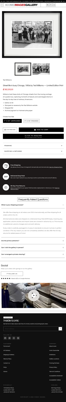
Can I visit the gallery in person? (12, 247)
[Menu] (2, 4)
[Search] (47, 4)
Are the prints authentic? (10, 241)
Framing (8, 145)
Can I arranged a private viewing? (13, 254)
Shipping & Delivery (8, 354)
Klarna (5, 371)
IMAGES (42, 397)
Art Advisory (6, 350)
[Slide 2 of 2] (41, 69)
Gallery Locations (54, 359)
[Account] (51, 4)
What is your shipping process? (12, 205)
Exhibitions (52, 354)
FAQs (5, 367)
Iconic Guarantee (54, 350)
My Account (6, 346)
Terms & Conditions (54, 371)
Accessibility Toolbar (55, 380)
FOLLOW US (12, 274)
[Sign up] (60, 328)
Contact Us (6, 363)
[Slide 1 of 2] (22, 69)
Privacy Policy (53, 367)
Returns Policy (7, 359)
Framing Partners (54, 363)
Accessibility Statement (56, 375)
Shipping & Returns (13, 151)
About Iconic (52, 346)
